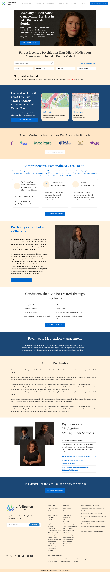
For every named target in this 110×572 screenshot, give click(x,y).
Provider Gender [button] (86, 68)
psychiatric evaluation (84, 447)
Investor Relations (65, 559)
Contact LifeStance (65, 561)
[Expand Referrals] (77, 3)
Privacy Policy (66, 522)
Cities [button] (23, 68)
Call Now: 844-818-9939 (24, 120)
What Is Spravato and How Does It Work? (91, 513)
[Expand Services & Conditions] (56, 3)
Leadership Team (52, 559)
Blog (64, 513)
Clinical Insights (67, 515)
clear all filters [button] (70, 79)
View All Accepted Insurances (55, 152)
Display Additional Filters (88, 63)
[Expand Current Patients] (86, 3)
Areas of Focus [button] (44, 68)
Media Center (66, 517)
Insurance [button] (65, 68)
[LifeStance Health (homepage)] (9, 3)
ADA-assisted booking (68, 530)
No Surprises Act (52, 561)
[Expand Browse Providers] (33, 3)
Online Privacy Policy (68, 524)
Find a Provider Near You (29, 42)
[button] (26, 3)
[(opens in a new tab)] (7, 556)
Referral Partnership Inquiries (81, 559)
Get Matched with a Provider (99, 3)
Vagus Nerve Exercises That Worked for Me (92, 531)
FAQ (64, 519)
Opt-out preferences (68, 546)
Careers (76, 561)
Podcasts (65, 511)
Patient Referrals (67, 508)
